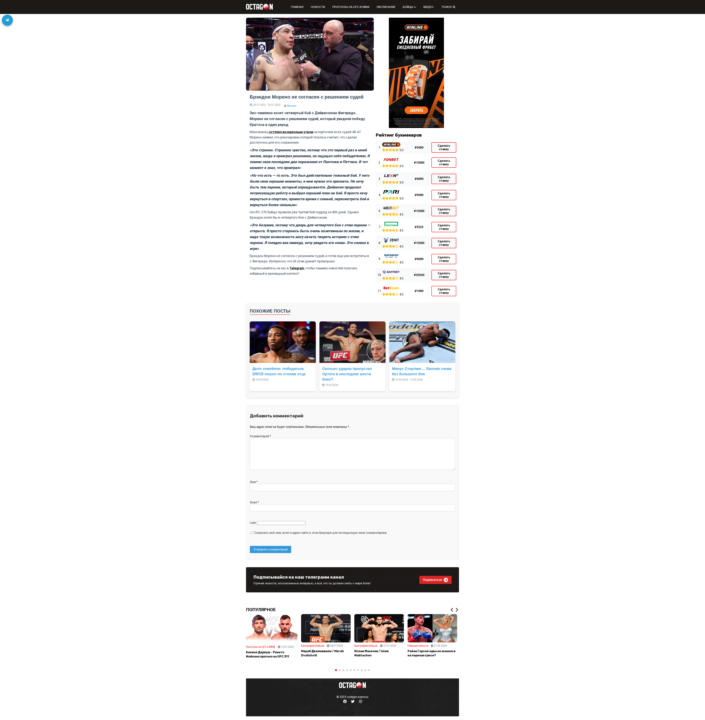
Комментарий (260, 436)
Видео (428, 7)
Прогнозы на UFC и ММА (350, 7)
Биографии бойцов (312, 645)
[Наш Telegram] (7, 20)
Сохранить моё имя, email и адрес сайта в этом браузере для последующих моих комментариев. (320, 532)
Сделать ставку (444, 147)
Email (254, 502)
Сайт (253, 523)
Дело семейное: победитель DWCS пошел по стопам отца (279, 371)
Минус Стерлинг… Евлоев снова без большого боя (421, 371)
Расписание (386, 7)
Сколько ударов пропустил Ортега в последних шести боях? (347, 374)
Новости (318, 7)
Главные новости (418, 645)
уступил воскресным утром (291, 132)
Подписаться (432, 580)
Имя (254, 482)
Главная (297, 7)
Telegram (297, 268)
